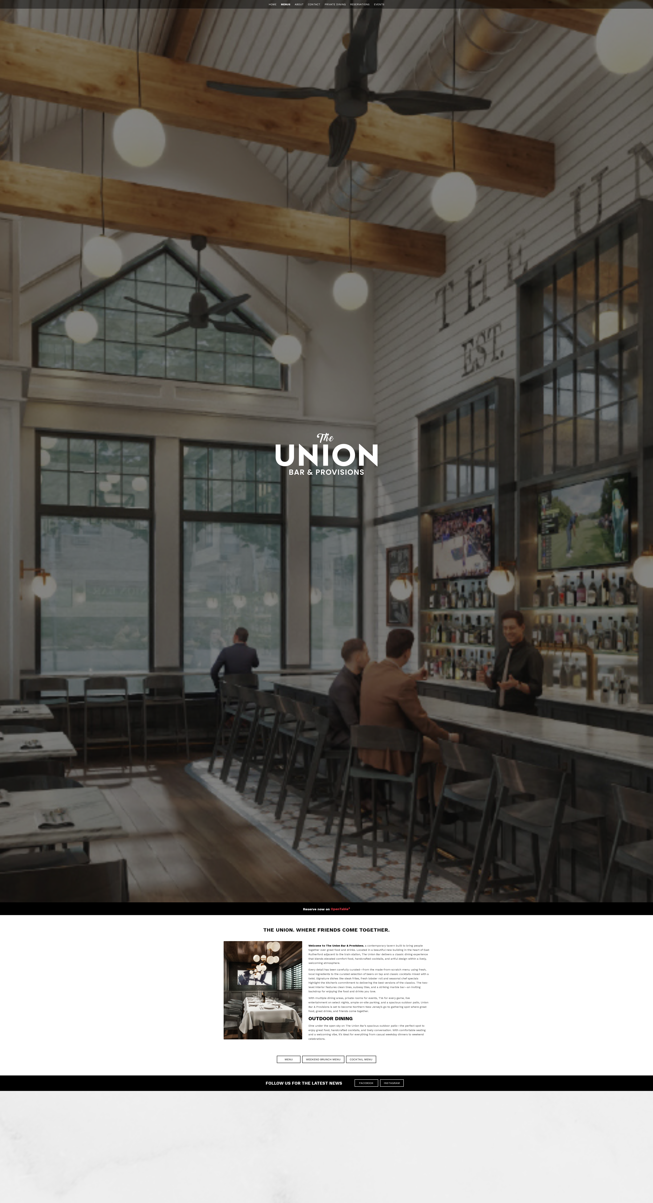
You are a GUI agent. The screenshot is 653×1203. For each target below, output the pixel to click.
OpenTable (340, 909)
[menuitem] (272, 4)
